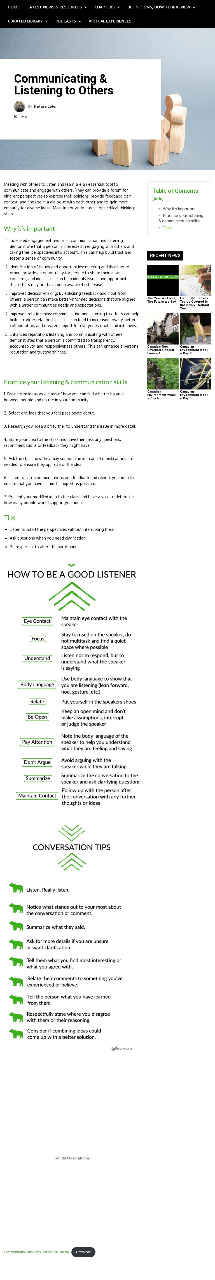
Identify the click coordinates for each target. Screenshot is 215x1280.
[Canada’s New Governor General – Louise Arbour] (163, 329)
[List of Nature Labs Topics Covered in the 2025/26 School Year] (195, 280)
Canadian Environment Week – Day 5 (194, 395)
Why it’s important (179, 208)
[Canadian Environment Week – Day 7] (195, 329)
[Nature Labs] (21, 106)
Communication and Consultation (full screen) (36, 1252)
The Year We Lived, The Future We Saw (162, 299)
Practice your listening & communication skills (181, 218)
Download (83, 1252)
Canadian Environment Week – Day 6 (161, 395)
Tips (167, 227)
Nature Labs (45, 106)
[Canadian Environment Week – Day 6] (163, 373)
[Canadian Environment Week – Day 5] (195, 373)
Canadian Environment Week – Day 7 (194, 350)
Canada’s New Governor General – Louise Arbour (162, 350)
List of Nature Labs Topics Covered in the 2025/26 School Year (194, 303)
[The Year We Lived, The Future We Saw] (163, 280)
